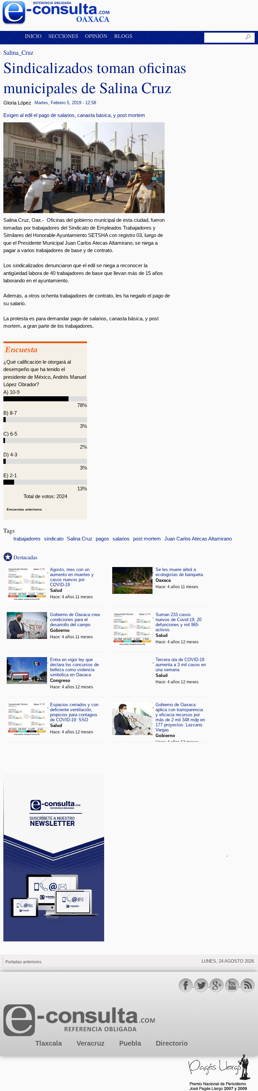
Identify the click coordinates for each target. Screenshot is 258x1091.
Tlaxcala (48, 1043)
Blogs (123, 35)
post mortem (147, 538)
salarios (121, 538)
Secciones (63, 35)
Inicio (33, 35)
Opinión (96, 35)
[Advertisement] (161, 854)
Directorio (172, 1043)
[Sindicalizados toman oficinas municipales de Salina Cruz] (84, 211)
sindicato (53, 538)
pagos (102, 538)
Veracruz (90, 1043)
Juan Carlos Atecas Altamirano (198, 538)
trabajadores (27, 538)
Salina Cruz (79, 538)
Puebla (130, 1043)
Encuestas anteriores (24, 509)
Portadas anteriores (23, 962)
